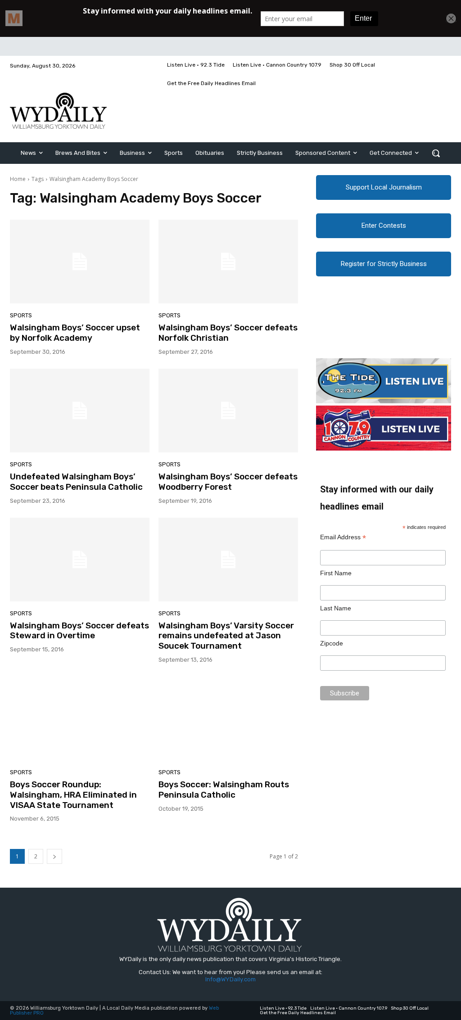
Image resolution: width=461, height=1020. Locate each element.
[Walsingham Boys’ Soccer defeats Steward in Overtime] (79, 559)
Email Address (343, 537)
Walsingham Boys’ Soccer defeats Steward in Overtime (79, 630)
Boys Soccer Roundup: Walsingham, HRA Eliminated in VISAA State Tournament (73, 794)
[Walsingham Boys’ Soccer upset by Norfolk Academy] (79, 261)
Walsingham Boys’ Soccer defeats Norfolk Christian (228, 332)
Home (18, 179)
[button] (436, 153)
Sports (21, 315)
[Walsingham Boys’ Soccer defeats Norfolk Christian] (228, 261)
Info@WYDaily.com (230, 979)
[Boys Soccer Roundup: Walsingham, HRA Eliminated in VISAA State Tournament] (79, 718)
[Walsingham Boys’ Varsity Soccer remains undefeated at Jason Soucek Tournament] (228, 559)
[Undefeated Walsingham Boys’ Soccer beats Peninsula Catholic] (79, 410)
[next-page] (54, 856)
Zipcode (331, 643)
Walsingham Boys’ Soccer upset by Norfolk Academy (75, 332)
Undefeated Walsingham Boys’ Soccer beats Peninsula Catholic (76, 481)
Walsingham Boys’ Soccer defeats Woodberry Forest (228, 481)
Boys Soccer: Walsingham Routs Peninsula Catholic (223, 789)
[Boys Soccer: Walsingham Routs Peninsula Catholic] (228, 718)
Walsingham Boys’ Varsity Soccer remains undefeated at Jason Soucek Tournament (226, 635)
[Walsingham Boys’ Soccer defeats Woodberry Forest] (228, 410)
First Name (336, 573)
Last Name (335, 608)
